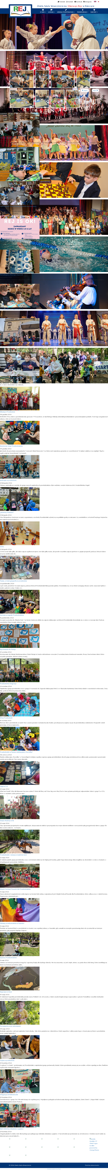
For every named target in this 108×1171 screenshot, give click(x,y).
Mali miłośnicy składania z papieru (11, 1129)
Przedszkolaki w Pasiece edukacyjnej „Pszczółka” (16, 752)
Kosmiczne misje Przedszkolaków (11, 446)
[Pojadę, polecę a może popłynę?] (22, 79)
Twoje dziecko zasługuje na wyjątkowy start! (15, 241)
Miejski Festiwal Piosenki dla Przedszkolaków (15, 889)
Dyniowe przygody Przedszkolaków (12, 615)
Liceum (50, 12)
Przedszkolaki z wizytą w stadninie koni (13, 855)
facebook (79, 2)
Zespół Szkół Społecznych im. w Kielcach (65, 6)
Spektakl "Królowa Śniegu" (9, 343)
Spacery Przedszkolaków (8, 958)
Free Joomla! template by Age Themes (54, 1169)
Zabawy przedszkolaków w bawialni (12, 923)
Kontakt (70, 2)
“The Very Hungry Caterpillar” (10, 138)
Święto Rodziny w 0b (7, 821)
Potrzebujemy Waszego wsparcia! (11, 275)
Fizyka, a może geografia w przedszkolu (13, 581)
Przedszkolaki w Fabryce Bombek (11, 378)
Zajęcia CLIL (4, 786)
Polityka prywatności (92, 1165)
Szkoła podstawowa (65, 12)
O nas (42, 12)
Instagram (88, 2)
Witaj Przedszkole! (6, 718)
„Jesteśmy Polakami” (7, 512)
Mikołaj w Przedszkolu (7, 412)
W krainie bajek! (5, 172)
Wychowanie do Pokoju (8, 649)
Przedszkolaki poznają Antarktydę (11, 309)
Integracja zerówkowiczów (9, 1095)
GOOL (2, 547)
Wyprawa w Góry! (6, 992)
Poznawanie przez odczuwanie (10, 1026)
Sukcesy (94, 12)
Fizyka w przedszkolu (7, 1060)
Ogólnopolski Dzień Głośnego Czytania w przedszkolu (18, 206)
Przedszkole (82, 12)
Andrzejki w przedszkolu (8, 480)
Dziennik (62, 2)
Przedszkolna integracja (8, 684)
